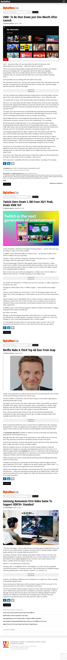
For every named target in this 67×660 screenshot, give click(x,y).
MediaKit (22, 642)
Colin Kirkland (8, 507)
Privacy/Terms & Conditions (17, 643)
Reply (4, 180)
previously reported (11, 433)
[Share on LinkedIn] (8, 163)
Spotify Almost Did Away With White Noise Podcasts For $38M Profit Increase (24, 621)
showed (24, 451)
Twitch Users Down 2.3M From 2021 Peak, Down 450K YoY (19, 612)
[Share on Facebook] (4, 163)
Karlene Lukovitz (9, 23)
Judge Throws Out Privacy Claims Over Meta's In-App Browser (20, 624)
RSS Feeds (37, 642)
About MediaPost (14, 642)
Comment (7, 184)
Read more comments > (56, 183)
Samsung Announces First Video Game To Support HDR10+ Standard (22, 618)
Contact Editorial (29, 642)
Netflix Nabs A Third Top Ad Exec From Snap (15, 615)
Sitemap (43, 642)
